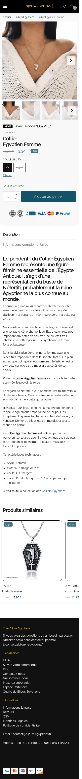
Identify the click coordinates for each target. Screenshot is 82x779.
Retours (8, 712)
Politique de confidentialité (21, 725)
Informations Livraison (18, 707)
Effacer (7, 175)
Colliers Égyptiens (24, 17)
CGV (6, 716)
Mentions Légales (15, 721)
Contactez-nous (14, 674)
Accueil (7, 17)
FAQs (6, 660)
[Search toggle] (65, 6)
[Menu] (9, 7)
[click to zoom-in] (41, 60)
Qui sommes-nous (15, 678)
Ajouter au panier (48, 196)
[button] (71, 60)
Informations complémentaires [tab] (25, 244)
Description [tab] (11, 234)
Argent (19, 167)
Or (7, 167)
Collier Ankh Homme (12, 588)
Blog (6, 669)
